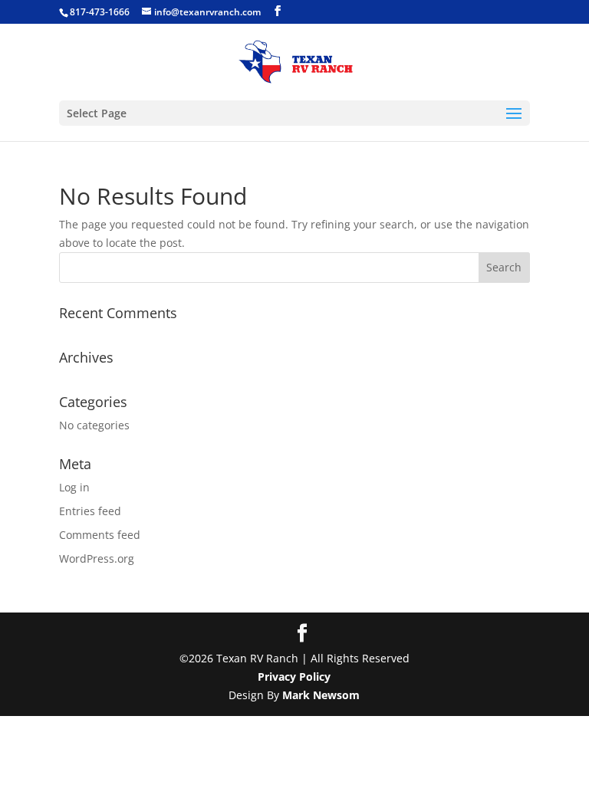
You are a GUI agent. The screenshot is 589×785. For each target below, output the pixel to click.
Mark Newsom (321, 695)
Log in (74, 487)
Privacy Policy (294, 676)
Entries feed (90, 511)
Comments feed (99, 534)
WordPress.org (96, 558)
